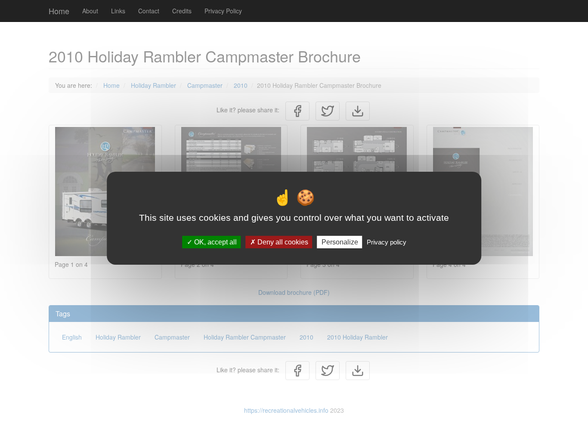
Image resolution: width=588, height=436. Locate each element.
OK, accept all (214, 241)
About (90, 10)
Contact (148, 10)
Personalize (340, 241)
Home (59, 10)
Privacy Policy (223, 10)
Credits (182, 10)
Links (118, 10)
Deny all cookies (282, 241)
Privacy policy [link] (386, 241)
